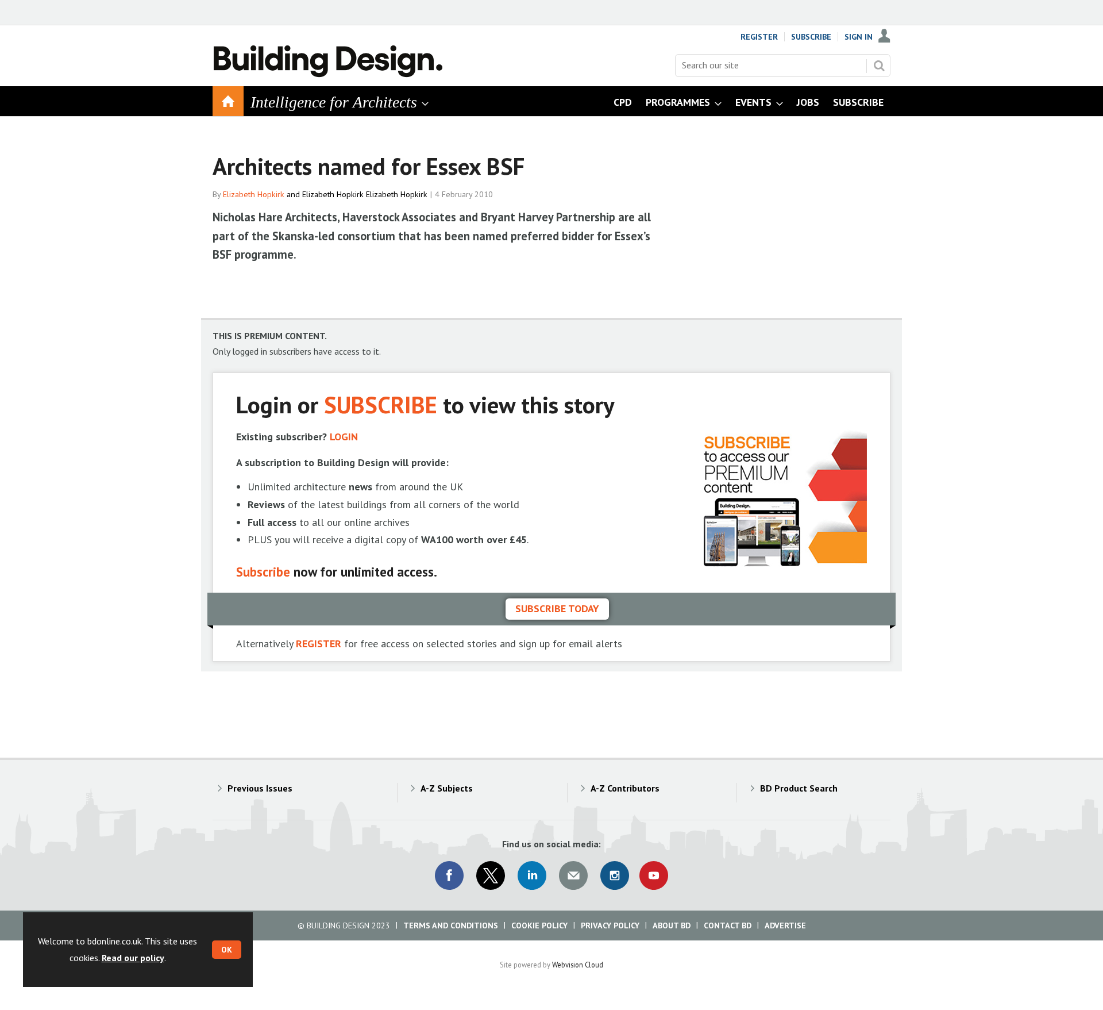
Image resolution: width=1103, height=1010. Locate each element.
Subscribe (811, 36)
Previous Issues (259, 788)
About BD (672, 925)
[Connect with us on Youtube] (654, 875)
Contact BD (727, 925)
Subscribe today (557, 608)
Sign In (858, 36)
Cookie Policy (539, 925)
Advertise (785, 925)
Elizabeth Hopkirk (253, 194)
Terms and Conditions (450, 925)
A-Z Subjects (447, 788)
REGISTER (318, 643)
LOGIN (344, 436)
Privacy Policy (610, 925)
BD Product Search (799, 788)
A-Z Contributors (625, 788)
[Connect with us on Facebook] (449, 875)
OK (226, 949)
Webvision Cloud (577, 964)
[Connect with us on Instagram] (615, 875)
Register (759, 36)
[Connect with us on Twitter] (491, 875)
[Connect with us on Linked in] (532, 875)
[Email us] (573, 875)
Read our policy (133, 957)
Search (879, 65)
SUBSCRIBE (380, 404)
